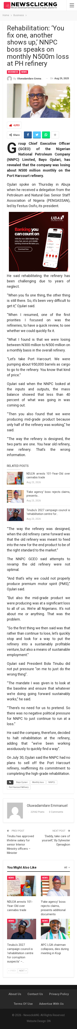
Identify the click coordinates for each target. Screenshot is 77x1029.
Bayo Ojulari (22, 782)
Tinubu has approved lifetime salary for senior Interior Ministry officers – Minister (20, 844)
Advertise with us (51, 1004)
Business (13, 72)
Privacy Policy (59, 994)
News (24, 72)
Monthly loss (38, 782)
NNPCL (51, 782)
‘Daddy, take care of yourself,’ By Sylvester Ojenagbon (56, 840)
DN (49, 1021)
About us (14, 994)
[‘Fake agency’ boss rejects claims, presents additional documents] (15, 496)
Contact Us (35, 994)
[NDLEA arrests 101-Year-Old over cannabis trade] (15, 478)
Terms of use (23, 1004)
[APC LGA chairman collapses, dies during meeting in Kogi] (55, 929)
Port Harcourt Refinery (19, 787)
